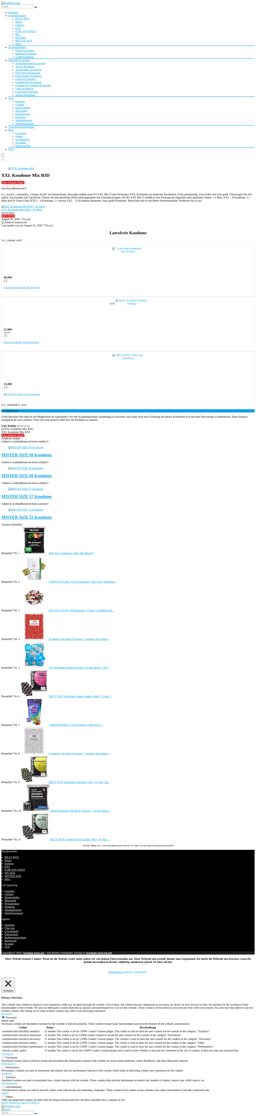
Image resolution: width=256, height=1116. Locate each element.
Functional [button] (7, 1054)
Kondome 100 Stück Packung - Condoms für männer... (79, 639)
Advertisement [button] (9, 1083)
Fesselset (20, 101)
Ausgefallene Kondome (28, 69)
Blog (11, 130)
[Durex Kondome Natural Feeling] (131, 303)
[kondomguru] (5, 282)
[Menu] (2, 155)
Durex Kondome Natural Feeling (21, 342)
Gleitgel (19, 104)
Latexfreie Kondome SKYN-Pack (22, 287)
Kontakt (9, 943)
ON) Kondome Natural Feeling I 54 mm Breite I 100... (79, 667)
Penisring (20, 117)
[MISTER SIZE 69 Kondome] (25, 447)
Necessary (11, 1017)
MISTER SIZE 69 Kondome (26, 455)
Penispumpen (22, 114)
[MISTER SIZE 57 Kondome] (25, 488)
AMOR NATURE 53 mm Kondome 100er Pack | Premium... (82, 581)
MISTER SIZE (23, 40)
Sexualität (20, 142)
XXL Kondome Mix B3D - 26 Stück (21, 209)
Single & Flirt (22, 145)
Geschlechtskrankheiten (21, 126)
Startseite (13, 12)
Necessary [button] (7, 1013)
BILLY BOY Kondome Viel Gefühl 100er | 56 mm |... (80, 839)
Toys (11, 98)
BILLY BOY (22, 18)
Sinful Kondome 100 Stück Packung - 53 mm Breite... (80, 810)
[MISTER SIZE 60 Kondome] (25, 468)
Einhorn (19, 25)
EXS (18, 28)
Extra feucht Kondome (27, 72)
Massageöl (21, 110)
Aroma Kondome (25, 66)
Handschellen (22, 107)
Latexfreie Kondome (26, 91)
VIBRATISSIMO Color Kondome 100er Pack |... (76, 724)
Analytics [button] (6, 1073)
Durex (18, 21)
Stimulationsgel (23, 120)
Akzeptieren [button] (140, 972)
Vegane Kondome (25, 94)
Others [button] (5, 1093)
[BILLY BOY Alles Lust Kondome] (128, 358)
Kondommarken (17, 15)
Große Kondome (24, 56)
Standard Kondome (26, 53)
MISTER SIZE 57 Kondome (26, 496)
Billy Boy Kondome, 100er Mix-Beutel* (71, 553)
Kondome (20, 133)
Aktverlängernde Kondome (30, 63)
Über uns (10, 928)
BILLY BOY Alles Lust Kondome (22, 394)
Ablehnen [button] (127, 972)
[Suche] (35, 7)
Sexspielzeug (22, 139)
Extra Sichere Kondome (28, 76)
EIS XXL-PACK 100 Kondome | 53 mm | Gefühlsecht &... (81, 610)
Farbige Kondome (25, 79)
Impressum (11, 940)
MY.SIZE (20, 37)
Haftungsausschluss (15, 937)
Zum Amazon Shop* (12, 182)
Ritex (18, 43)
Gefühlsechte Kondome (28, 82)
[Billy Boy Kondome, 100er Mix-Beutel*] (34, 553)
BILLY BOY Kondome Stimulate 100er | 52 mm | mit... (79, 782)
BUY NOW (8, 216)
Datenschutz (11, 934)
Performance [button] (8, 1063)
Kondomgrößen (17, 47)
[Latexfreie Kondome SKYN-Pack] (128, 251)
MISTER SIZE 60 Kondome (26, 475)
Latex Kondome (24, 88)
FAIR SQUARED (25, 31)
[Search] (2, 159)
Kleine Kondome (24, 50)
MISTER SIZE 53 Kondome (26, 517)
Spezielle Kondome (19, 60)
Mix (17, 34)
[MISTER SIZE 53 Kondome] (25, 509)
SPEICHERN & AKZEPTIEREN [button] (20, 1103)
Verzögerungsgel (24, 123)
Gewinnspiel (11, 931)
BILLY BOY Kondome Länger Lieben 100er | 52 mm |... (80, 696)
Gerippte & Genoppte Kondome (33, 85)
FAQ (11, 149)
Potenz (19, 136)
